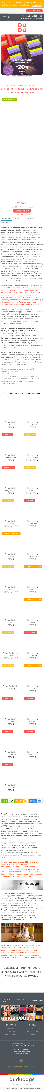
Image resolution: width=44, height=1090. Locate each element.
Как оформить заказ (33, 1028)
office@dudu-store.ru (22, 1052)
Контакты (6, 222)
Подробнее (36, 5)
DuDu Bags (11, 1028)
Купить (12, 419)
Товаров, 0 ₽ (36, 11)
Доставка (30, 219)
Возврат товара (32, 1031)
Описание (6, 219)
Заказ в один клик (22, 215)
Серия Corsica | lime (11, 686)
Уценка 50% (11, 1031)
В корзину (23, 211)
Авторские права (11, 1035)
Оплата (18, 219)
